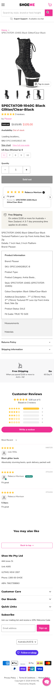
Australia (25, 642)
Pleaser (8, 118)
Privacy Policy (10, 677)
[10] (28, 158)
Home (4, 30)
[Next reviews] (50, 197)
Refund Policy (44, 677)
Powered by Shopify (27, 684)
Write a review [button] (27, 429)
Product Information (15, 255)
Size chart (6, 145)
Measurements (12, 323)
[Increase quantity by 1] (26, 169)
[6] (4, 158)
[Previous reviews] (4, 197)
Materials (9, 331)
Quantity (5, 163)
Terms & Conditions (27, 677)
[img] (7, 448)
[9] (21, 158)
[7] (10, 158)
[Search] (49, 12)
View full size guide (21, 145)
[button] (7, 94)
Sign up (43, 628)
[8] (16, 158)
